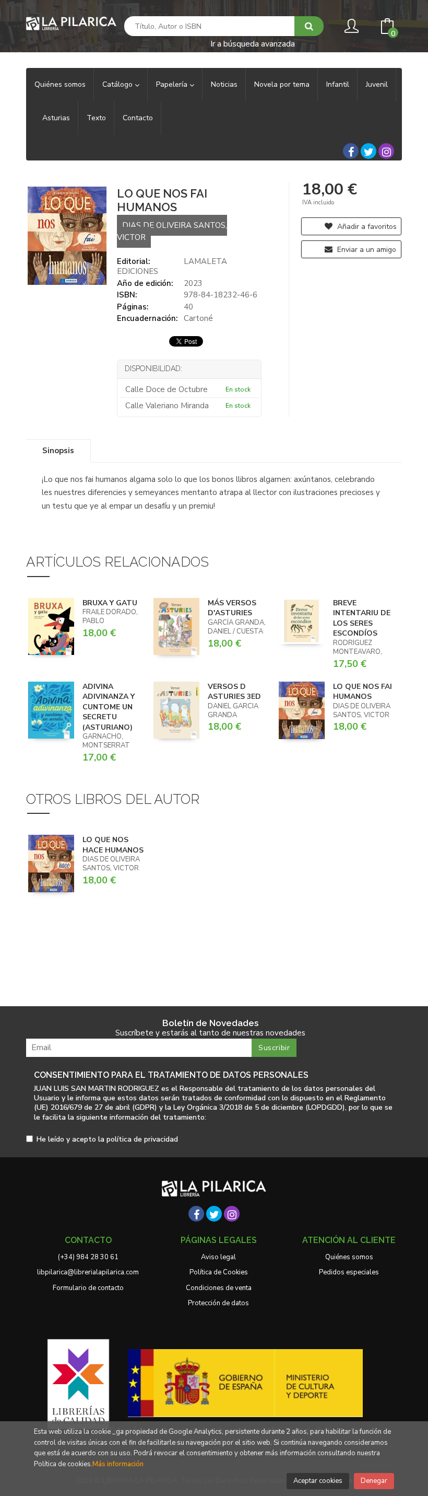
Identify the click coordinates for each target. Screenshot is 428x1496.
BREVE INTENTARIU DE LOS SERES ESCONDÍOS (361, 618)
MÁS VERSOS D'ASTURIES (232, 608)
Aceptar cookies (317, 1481)
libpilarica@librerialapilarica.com (88, 1272)
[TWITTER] (368, 151)
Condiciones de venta (219, 1288)
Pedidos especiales (349, 1272)
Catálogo (118, 84)
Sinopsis (58, 450)
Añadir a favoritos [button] (366, 227)
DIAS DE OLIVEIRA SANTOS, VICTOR (172, 231)
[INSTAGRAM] (386, 151)
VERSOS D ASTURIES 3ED (234, 692)
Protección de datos (218, 1303)
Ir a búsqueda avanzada (252, 43)
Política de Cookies (218, 1272)
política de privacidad (142, 1139)
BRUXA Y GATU (109, 603)
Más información (118, 1464)
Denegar (374, 1481)
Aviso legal (218, 1257)
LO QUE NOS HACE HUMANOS (113, 845)
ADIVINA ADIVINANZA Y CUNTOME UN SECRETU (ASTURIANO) (108, 707)
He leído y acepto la (107, 1139)
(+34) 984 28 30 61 (88, 1257)
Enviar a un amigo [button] (365, 250)
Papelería (172, 84)
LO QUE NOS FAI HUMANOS (362, 692)
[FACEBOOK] (351, 151)
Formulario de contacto (88, 1288)
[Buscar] (309, 26)
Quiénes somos (349, 1257)
